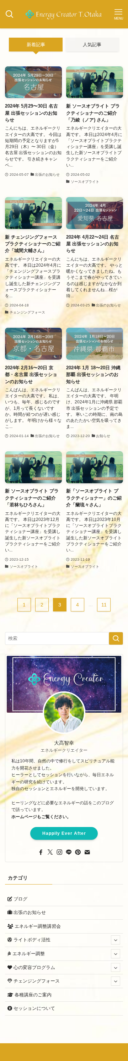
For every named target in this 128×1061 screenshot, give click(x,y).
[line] (68, 852)
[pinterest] (77, 852)
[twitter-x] (50, 852)
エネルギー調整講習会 (37, 926)
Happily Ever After (64, 833)
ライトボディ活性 (31, 939)
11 (104, 605)
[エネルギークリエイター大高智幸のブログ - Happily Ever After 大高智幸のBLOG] (63, 14)
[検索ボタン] (9, 14)
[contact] (87, 852)
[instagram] (59, 852)
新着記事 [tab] (36, 44)
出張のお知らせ (29, 912)
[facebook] (40, 852)
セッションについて (33, 1008)
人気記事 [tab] (92, 44)
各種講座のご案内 (32, 994)
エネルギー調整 (28, 953)
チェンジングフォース (36, 981)
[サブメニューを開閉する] (115, 940)
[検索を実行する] (116, 638)
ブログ (19, 899)
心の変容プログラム (33, 967)
